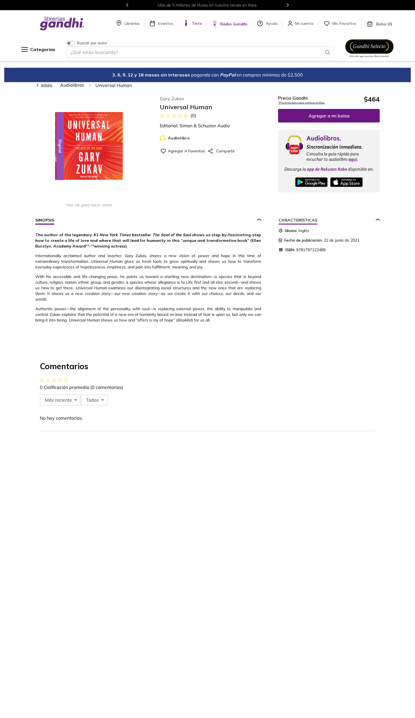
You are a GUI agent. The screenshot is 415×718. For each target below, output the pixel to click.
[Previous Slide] (127, 5)
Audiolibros (72, 85)
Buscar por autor (92, 43)
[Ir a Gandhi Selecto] (369, 58)
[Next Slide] (287, 5)
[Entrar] (305, 23)
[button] (89, 146)
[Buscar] (327, 52)
